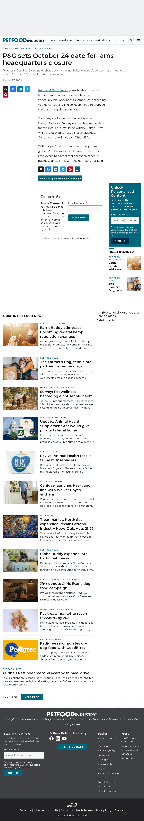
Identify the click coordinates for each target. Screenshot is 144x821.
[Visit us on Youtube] (64, 738)
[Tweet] (27, 89)
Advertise (39, 810)
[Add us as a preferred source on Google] (77, 169)
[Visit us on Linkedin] (58, 738)
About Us (52, 810)
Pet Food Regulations (116, 258)
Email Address (77, 203)
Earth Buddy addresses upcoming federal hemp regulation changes (115, 266)
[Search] (131, 40)
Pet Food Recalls (50, 452)
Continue (78, 217)
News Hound (47, 515)
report (57, 104)
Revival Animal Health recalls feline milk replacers (65, 458)
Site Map (119, 810)
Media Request (84, 810)
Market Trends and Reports (57, 388)
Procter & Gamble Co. (53, 90)
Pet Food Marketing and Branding (61, 580)
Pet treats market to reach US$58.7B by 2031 (63, 615)
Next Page (32, 697)
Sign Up (120, 241)
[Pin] (5, 95)
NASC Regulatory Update (55, 417)
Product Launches (51, 481)
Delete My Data (72, 747)
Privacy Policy (104, 810)
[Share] (13, 89)
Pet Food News (43, 48)
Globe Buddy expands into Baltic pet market (64, 556)
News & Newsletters (16, 48)
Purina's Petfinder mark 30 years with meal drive (46, 673)
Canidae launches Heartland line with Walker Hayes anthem (65, 489)
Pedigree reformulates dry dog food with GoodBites (63, 645)
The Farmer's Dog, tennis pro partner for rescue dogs (116, 287)
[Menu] (138, 40)
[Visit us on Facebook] (51, 738)
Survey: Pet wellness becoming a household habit (66, 394)
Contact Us (67, 810)
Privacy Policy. (122, 235)
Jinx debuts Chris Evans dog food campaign (65, 586)
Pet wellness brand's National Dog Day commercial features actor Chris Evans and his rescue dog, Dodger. (66, 596)
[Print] (5, 89)
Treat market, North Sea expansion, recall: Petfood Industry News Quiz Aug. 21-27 (67, 524)
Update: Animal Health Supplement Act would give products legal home (65, 426)
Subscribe (25, 810)
